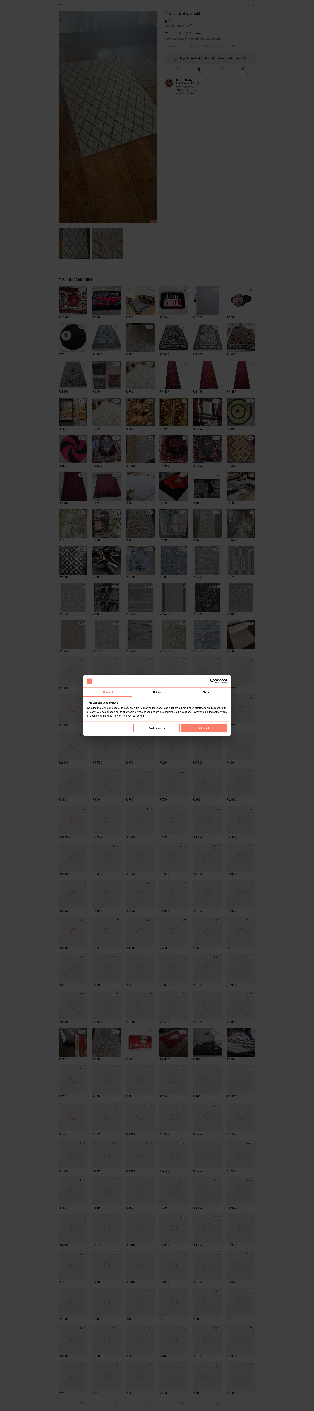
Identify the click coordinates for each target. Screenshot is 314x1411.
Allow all (204, 728)
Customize (154, 728)
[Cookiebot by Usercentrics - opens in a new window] (212, 681)
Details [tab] (157, 691)
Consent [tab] (108, 691)
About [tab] (206, 691)
